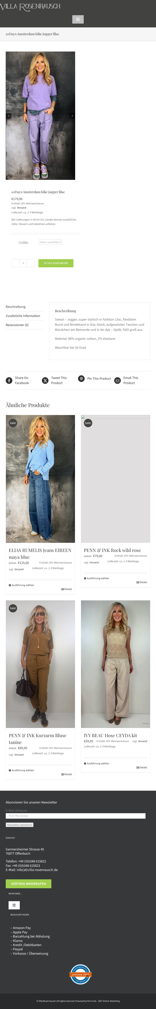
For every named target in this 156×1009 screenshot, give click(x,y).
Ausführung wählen (23, 585)
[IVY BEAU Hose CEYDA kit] (115, 664)
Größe (23, 242)
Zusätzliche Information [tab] (23, 316)
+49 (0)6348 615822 (32, 861)
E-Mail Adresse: (16, 810)
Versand (21, 208)
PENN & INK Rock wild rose (112, 550)
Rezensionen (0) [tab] (17, 325)
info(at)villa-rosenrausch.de (37, 869)
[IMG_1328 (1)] (40, 116)
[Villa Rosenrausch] (30, 5)
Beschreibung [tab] (15, 306)
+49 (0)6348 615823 (26, 865)
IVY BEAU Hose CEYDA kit (110, 735)
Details (68, 589)
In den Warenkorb (56, 263)
